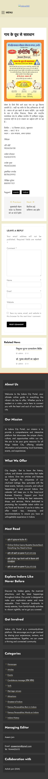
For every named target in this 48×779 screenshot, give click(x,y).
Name (24, 280)
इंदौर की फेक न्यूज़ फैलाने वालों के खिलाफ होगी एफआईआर (23, 560)
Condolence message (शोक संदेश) (21, 680)
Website (10, 302)
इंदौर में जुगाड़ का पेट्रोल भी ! (17, 539)
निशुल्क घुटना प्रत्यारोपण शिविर (29, 348)
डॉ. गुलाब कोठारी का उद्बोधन (27, 359)
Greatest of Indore (15, 701)
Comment (12, 248)
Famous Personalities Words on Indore (23, 712)
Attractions (12, 696)
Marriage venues (14, 691)
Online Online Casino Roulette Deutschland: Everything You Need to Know (25, 546)
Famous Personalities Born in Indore (22, 707)
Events (10, 675)
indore (25, 192)
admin (20, 353)
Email (24, 291)
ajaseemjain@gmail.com (21, 746)
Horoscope (12, 664)
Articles (11, 669)
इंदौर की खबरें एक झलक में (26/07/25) (22, 566)
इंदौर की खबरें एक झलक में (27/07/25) (22, 553)
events (16, 192)
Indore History (13, 717)
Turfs (9, 685)
